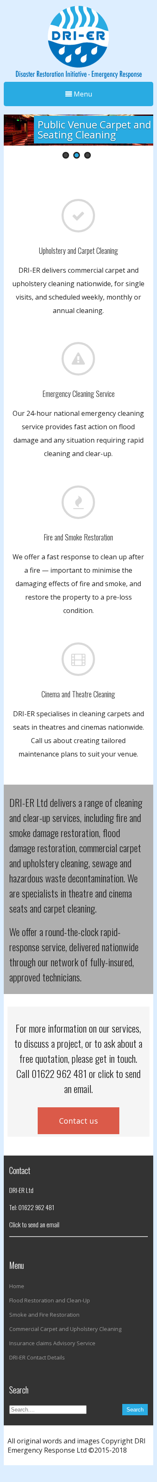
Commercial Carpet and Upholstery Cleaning (65, 1329)
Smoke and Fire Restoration (44, 1314)
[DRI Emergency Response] (78, 40)
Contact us (78, 1121)
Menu (82, 94)
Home (16, 1286)
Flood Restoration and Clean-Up (49, 1300)
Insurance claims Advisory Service (52, 1343)
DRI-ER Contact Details (37, 1357)
